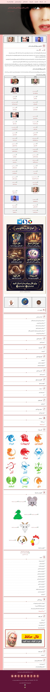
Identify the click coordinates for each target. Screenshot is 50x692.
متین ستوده (15, 140)
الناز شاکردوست (14, 129)
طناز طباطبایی (35, 151)
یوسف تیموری (14, 145)
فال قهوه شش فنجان (41, 365)
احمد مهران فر (14, 201)
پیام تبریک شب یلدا (41, 628)
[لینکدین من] (12, 676)
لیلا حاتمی (35, 98)
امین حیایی (35, 129)
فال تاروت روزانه (41, 561)
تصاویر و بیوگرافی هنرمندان (35, 46)
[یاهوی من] (37, 676)
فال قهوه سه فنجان (41, 363)
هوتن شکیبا (15, 109)
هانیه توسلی (35, 109)
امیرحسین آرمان (14, 104)
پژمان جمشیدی (35, 156)
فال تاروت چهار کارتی (41, 574)
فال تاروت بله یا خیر (41, 592)
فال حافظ (41, 2)
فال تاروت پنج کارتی (41, 576)
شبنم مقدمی (15, 173)
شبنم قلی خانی (35, 193)
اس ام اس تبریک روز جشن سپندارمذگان (37, 320)
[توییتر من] (22, 676)
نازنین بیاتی (35, 104)
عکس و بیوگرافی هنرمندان (40, 667)
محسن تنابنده (35, 212)
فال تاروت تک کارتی (41, 569)
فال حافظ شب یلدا (41, 625)
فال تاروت (36, 2)
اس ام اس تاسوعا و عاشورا (40, 328)
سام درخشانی (14, 168)
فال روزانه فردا (41, 664)
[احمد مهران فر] (39, 39)
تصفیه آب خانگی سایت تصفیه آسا (38, 603)
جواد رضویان (15, 193)
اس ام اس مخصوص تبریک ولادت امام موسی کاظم (36, 331)
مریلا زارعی (14, 156)
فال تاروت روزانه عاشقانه (40, 589)
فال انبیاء (42, 351)
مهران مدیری (35, 118)
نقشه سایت (21, 683)
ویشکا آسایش (35, 184)
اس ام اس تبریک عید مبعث (40, 325)
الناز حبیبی (35, 145)
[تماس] (25, 676)
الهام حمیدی (15, 134)
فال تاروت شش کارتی (40, 579)
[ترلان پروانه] (25, 39)
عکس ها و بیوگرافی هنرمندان (18, 7)
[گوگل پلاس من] (18, 676)
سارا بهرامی (15, 162)
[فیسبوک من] (31, 676)
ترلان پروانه (15, 118)
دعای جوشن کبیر (41, 392)
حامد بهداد (35, 173)
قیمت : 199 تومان (25, 553)
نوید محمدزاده (35, 123)
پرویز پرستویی (14, 178)
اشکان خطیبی (35, 207)
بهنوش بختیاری (14, 151)
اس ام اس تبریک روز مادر (40, 333)
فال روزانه (31, 2)
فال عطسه (42, 655)
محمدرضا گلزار (35, 162)
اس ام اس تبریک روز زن (40, 323)
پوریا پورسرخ (35, 93)
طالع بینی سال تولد (41, 548)
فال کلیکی (42, 404)
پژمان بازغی (35, 84)
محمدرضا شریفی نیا (35, 178)
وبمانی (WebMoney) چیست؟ (39, 606)
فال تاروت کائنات (41, 566)
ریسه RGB (42, 422)
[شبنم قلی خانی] (11, 39)
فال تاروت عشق (41, 587)
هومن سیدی (15, 207)
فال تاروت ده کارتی (41, 584)
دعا (43, 395)
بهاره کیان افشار (35, 140)
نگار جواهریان (35, 201)
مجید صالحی (15, 184)
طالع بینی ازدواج (41, 383)
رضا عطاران (15, 212)
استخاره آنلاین (25, 2)
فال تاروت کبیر (41, 563)
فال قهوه (43, 360)
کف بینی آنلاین (42, 374)
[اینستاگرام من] (28, 676)
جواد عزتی (35, 168)
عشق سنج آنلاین (41, 413)
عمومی (38, 310)
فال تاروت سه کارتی (41, 571)
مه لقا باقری (35, 134)
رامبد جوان (14, 123)
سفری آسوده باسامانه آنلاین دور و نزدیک (37, 608)
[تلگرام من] (34, 676)
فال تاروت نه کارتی (41, 581)
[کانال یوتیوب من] (15, 676)
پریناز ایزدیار (15, 93)
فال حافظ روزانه (41, 622)
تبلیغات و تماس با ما (10, 2)
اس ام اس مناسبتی (18, 2)
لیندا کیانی (14, 98)
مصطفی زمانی (15, 84)
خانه (45, 2)
